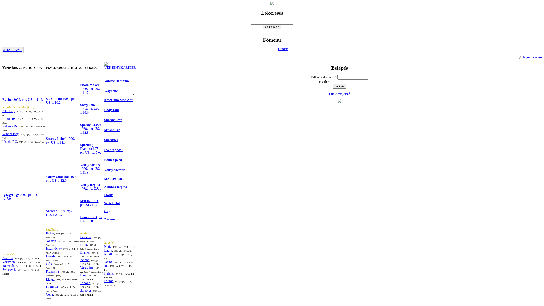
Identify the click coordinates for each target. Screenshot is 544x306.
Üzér (83, 275)
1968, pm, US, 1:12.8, (91, 128)
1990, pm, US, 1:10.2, (61, 100)
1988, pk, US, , (90, 186)
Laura (108, 250)
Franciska (52, 271)
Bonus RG (9, 118)
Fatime (108, 281)
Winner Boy (10, 134)
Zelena (84, 260)
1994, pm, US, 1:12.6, (62, 178)
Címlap (283, 49)
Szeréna (85, 290)
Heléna (109, 273)
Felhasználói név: (324, 77)
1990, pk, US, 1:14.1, (60, 140)
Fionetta (85, 237)
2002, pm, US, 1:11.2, (22, 99)
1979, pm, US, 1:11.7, (90, 88)
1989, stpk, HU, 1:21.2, (59, 213)
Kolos (50, 233)
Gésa (49, 264)
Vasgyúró (86, 267)
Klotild (108, 254)
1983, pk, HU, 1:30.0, (91, 219)
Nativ (107, 246)
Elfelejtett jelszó (339, 94)
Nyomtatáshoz (532, 57)
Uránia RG (9, 141)
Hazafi (50, 256)
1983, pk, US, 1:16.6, (89, 108)
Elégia (50, 279)
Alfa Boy (8, 111)
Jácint (108, 262)
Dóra (83, 244)
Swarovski (9, 269)
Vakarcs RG (10, 126)
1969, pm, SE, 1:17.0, (90, 203)
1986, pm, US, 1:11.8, (90, 168)
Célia (49, 294)
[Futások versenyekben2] (120, 67)
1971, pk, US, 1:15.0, (90, 148)
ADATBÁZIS (12, 50)
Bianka (85, 252)
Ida (106, 266)
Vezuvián (8, 262)
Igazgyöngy (54, 248)
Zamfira (7, 258)
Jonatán (51, 241)
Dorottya (52, 287)
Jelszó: (323, 82)
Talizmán (8, 266)
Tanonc (85, 283)
